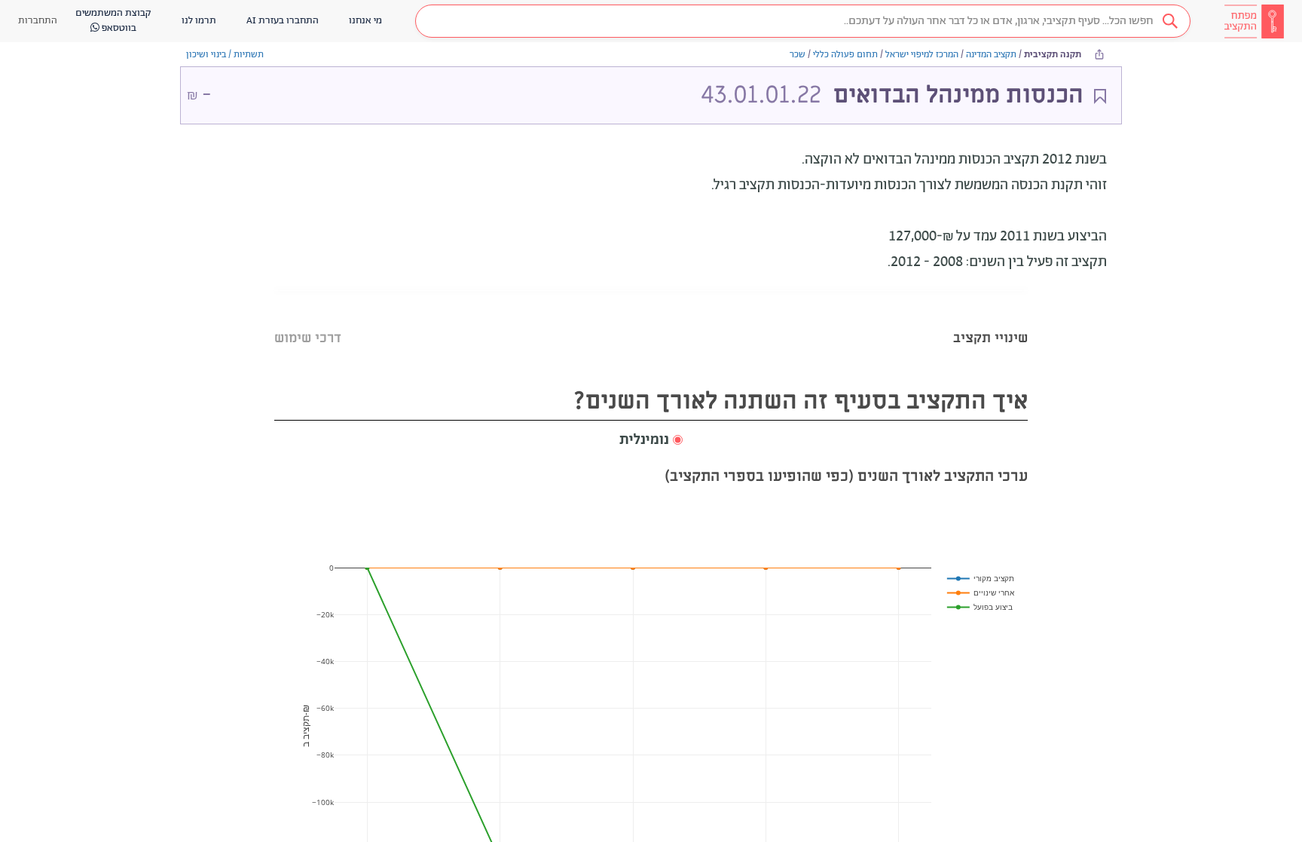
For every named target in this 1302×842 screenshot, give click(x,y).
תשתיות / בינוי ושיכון (225, 54)
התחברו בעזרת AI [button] (282, 21)
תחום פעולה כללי (845, 54)
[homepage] (1254, 21)
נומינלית (644, 440)
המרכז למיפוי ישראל (921, 54)
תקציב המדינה (991, 54)
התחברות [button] (37, 21)
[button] (802, 21)
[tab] (990, 319)
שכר (797, 54)
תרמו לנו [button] (199, 21)
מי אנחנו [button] (365, 21)
